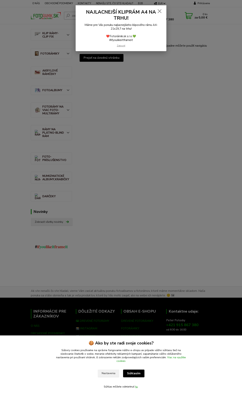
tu (136, 386)
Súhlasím (133, 373)
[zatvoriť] (160, 11)
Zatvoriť (121, 45)
